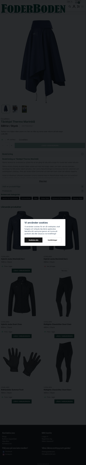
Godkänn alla (33, 240)
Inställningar (52, 240)
